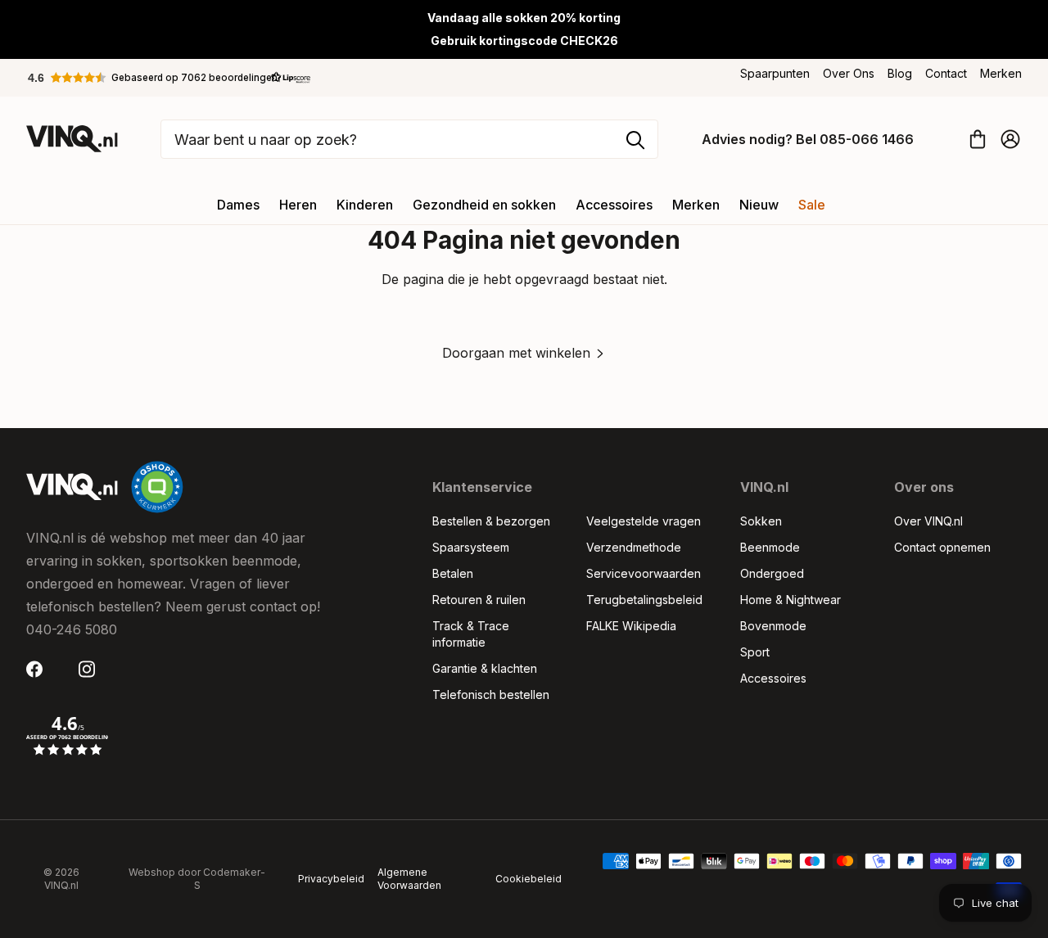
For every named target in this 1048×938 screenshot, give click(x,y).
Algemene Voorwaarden (409, 878)
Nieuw (759, 204)
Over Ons (848, 73)
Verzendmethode (633, 547)
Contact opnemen (942, 547)
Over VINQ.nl (928, 521)
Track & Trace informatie (470, 634)
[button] (169, 77)
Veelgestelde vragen (643, 521)
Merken (1001, 73)
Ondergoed (772, 573)
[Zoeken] (635, 140)
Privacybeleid (331, 879)
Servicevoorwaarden (643, 573)
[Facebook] (39, 669)
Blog (900, 73)
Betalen (452, 573)
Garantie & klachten (484, 668)
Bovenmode (773, 626)
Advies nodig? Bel (808, 139)
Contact (946, 73)
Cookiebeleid (528, 879)
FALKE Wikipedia (631, 626)
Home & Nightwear (790, 600)
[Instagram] (92, 669)
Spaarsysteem (470, 547)
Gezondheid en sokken (484, 204)
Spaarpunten (775, 73)
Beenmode (770, 547)
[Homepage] (72, 138)
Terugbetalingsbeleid (644, 600)
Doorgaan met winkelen (516, 353)
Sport (755, 652)
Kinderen (365, 204)
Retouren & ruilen (479, 600)
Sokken (761, 521)
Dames (238, 204)
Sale (811, 204)
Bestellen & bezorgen (491, 521)
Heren (298, 204)
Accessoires (614, 204)
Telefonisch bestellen (490, 694)
